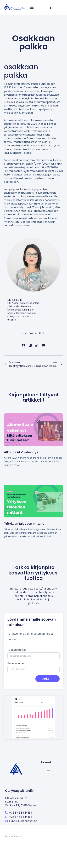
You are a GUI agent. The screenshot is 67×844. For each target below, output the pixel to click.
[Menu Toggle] (32, 7)
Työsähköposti (16, 649)
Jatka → (47, 678)
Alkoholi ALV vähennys (21, 452)
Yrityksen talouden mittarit (24, 523)
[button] (24, 345)
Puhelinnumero (16, 663)
